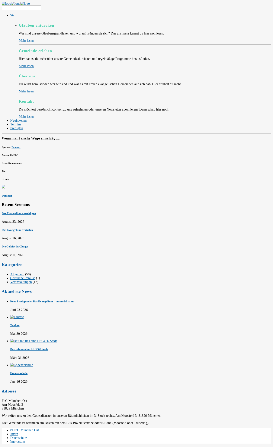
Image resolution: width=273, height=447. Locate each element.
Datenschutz (18, 438)
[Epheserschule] (21, 365)
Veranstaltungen (21, 282)
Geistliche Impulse (22, 278)
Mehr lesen (26, 40)
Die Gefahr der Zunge (15, 246)
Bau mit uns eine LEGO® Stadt (29, 349)
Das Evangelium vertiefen (17, 229)
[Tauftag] (17, 317)
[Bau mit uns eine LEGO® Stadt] (33, 341)
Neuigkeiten (18, 120)
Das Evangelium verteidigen (19, 213)
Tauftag (15, 325)
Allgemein (17, 274)
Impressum (17, 441)
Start (13, 15)
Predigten (16, 128)
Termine (15, 124)
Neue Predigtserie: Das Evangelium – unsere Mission (42, 301)
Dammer (16, 147)
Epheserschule (19, 373)
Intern (14, 434)
